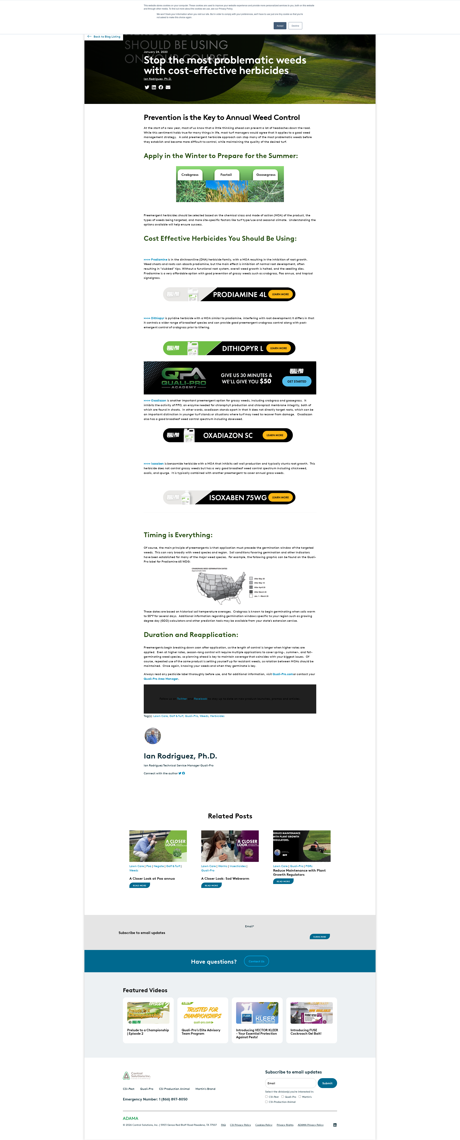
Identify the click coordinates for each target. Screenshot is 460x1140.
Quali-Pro (191, 716)
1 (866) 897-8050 (173, 1098)
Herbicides (217, 716)
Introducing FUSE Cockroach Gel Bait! (306, 1031)
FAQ (223, 1124)
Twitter (182, 698)
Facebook (200, 698)
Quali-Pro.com (283, 674)
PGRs (308, 866)
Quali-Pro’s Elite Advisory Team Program (201, 1031)
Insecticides (238, 866)
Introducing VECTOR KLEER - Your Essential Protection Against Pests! (257, 1033)
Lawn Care (160, 716)
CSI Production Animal (174, 1089)
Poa (148, 866)
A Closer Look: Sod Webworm (225, 878)
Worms (222, 866)
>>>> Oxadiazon (155, 400)
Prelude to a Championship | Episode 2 (148, 1031)
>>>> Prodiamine (155, 259)
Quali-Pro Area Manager (161, 678)
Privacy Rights (285, 1124)
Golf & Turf (176, 716)
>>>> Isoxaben (154, 463)
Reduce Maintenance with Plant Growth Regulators (299, 872)
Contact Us (256, 961)
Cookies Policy (263, 1124)
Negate (159, 866)
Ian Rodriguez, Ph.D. (158, 79)
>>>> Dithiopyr (154, 318)
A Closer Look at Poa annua (152, 878)
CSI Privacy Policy (240, 1124)
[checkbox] (301, 1099)
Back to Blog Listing (107, 36)
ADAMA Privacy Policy (311, 1124)
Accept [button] (280, 25)
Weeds (204, 716)
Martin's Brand (205, 1089)
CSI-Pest (128, 1089)
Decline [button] (295, 25)
